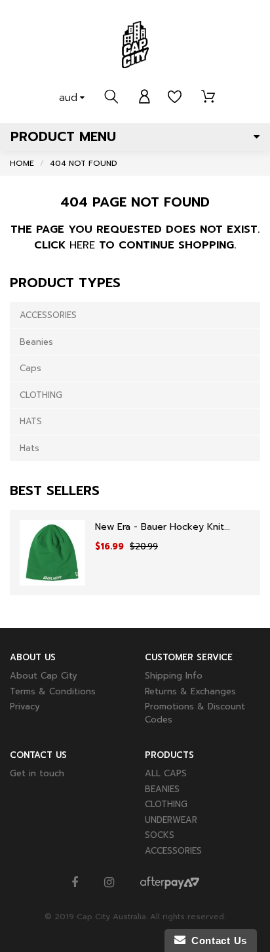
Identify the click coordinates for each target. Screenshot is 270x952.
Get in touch (37, 773)
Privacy (25, 706)
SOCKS (159, 835)
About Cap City (43, 675)
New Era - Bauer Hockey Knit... (162, 527)
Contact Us (216, 940)
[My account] (144, 97)
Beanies (36, 342)
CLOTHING (41, 395)
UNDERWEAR (171, 820)
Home (22, 163)
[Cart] (208, 97)
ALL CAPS (166, 773)
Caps (30, 368)
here (82, 245)
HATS (31, 421)
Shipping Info (173, 675)
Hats (29, 448)
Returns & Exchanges (190, 691)
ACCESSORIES (48, 315)
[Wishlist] (175, 97)
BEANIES (162, 789)
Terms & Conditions (53, 691)
